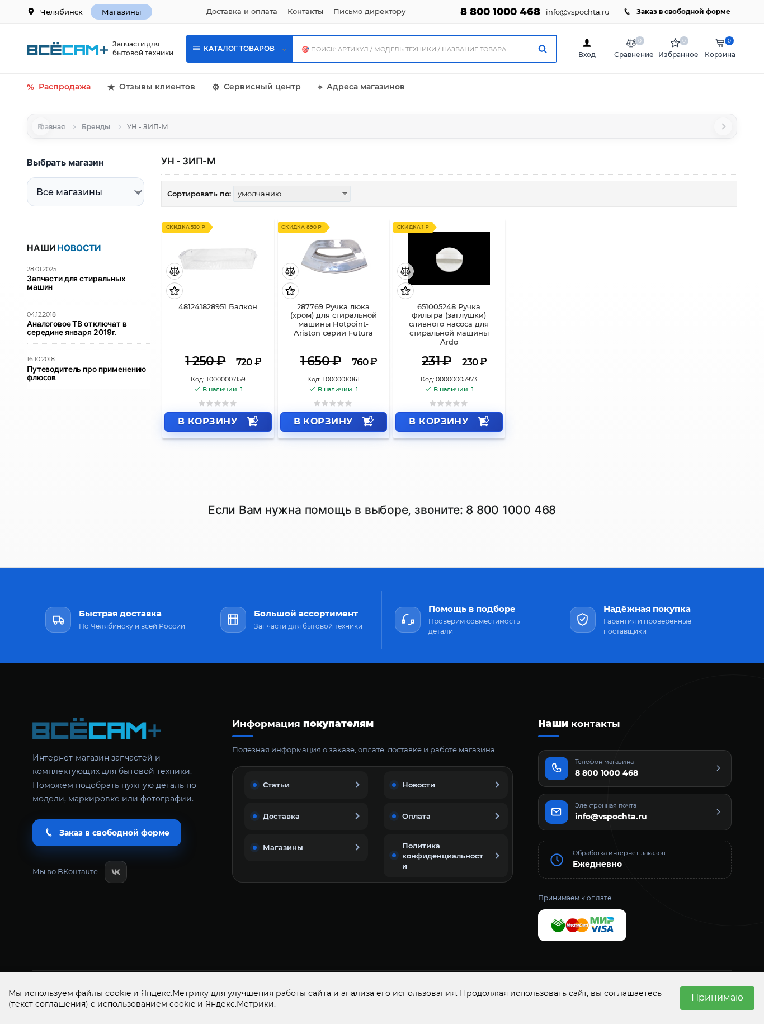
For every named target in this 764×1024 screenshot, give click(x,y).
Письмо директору (369, 11)
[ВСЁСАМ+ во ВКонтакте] (116, 872)
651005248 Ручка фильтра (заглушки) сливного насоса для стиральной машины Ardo (449, 324)
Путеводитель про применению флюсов (86, 373)
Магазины (121, 11)
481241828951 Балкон (217, 307)
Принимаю (717, 997)
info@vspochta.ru (578, 12)
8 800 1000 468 (500, 12)
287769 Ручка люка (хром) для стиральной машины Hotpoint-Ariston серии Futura (333, 320)
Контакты (305, 11)
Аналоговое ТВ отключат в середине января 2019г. (77, 328)
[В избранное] (174, 292)
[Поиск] (542, 49)
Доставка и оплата (241, 11)
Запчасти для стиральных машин (76, 283)
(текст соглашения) (48, 1004)
